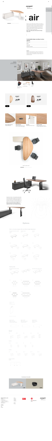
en (48, 1)
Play (7, 106)
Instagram (2, 404)
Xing (1, 406)
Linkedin (2, 407)
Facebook (2, 405)
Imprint (14, 402)
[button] (13, 79)
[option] (13, 15)
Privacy (15, 403)
